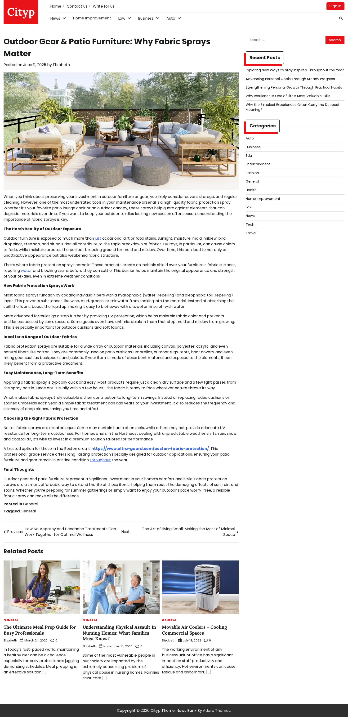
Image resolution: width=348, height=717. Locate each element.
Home (55, 6)
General (30, 504)
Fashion (252, 172)
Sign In (335, 6)
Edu (249, 155)
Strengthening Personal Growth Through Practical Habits (294, 87)
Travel (251, 233)
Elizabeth (61, 64)
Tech (250, 224)
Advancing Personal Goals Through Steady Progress (290, 78)
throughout (100, 460)
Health (251, 190)
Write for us (103, 6)
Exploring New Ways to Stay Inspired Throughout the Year (295, 70)
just (98, 238)
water (26, 270)
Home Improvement (92, 18)
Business (146, 18)
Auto (170, 18)
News (55, 18)
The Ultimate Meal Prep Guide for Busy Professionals (40, 630)
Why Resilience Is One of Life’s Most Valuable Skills (288, 96)
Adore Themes (216, 710)
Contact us (77, 6)
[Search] (340, 18)
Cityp (21, 11)
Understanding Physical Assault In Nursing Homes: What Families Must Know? (119, 633)
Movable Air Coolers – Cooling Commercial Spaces (194, 630)
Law (121, 18)
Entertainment (258, 164)
